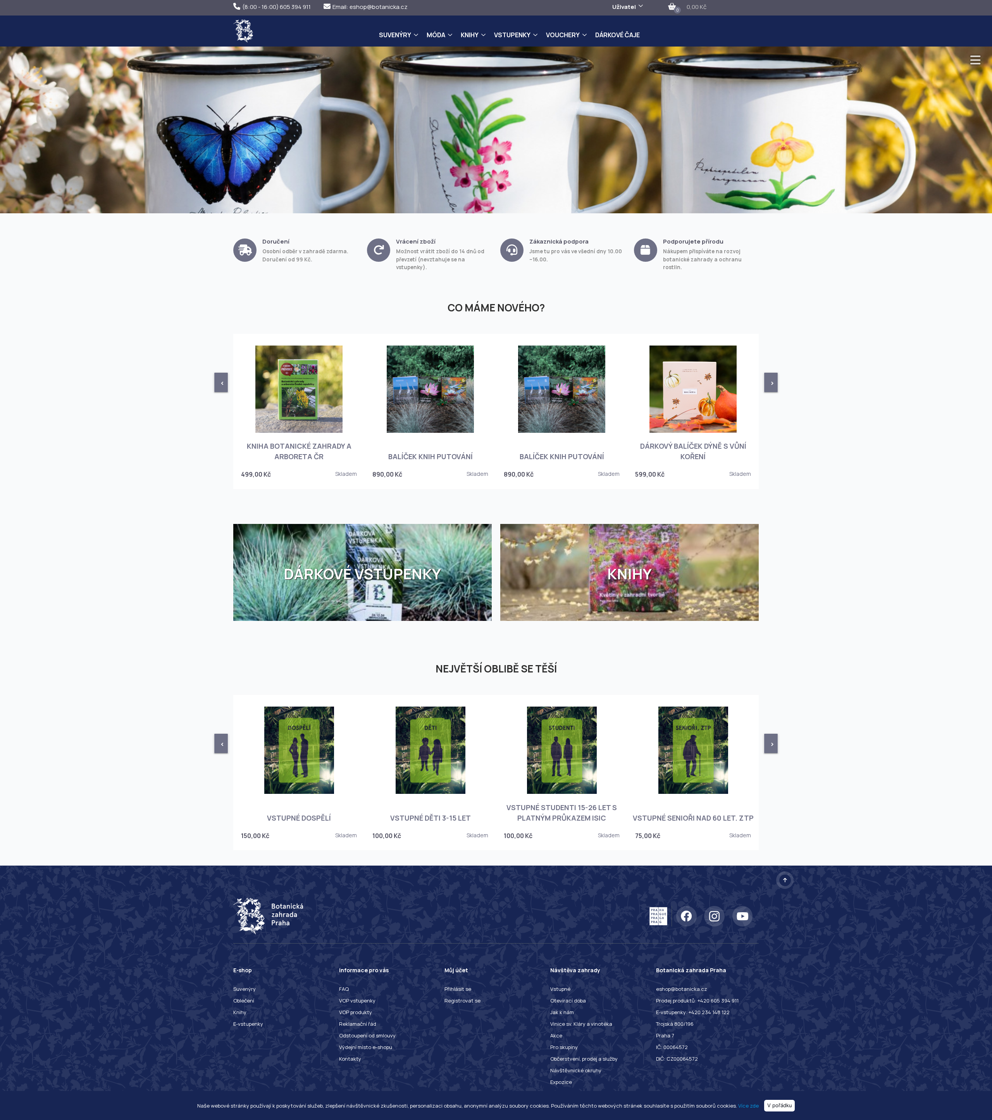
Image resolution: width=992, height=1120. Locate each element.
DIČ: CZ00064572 (677, 1058)
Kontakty (350, 1058)
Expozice (561, 1082)
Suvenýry (395, 35)
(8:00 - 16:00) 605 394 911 (276, 7)
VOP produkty (355, 1012)
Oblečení (243, 1000)
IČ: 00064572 (672, 1047)
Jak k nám (562, 1012)
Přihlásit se (457, 988)
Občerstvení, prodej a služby (584, 1058)
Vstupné (560, 988)
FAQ (344, 988)
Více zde (748, 1105)
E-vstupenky (248, 1023)
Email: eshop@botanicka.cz (370, 7)
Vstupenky (512, 35)
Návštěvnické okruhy (575, 1070)
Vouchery (563, 35)
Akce (556, 1035)
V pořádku (779, 1105)
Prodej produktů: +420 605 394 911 (697, 1000)
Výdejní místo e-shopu (365, 1047)
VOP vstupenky (357, 1000)
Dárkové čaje (617, 35)
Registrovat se (462, 1000)
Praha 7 (665, 1035)
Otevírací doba (568, 1000)
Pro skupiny (564, 1047)
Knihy (470, 35)
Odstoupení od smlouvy (367, 1035)
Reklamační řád (357, 1023)
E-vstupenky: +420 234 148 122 (693, 1012)
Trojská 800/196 (675, 1023)
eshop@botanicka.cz (681, 988)
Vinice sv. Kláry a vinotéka (581, 1023)
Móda (436, 35)
